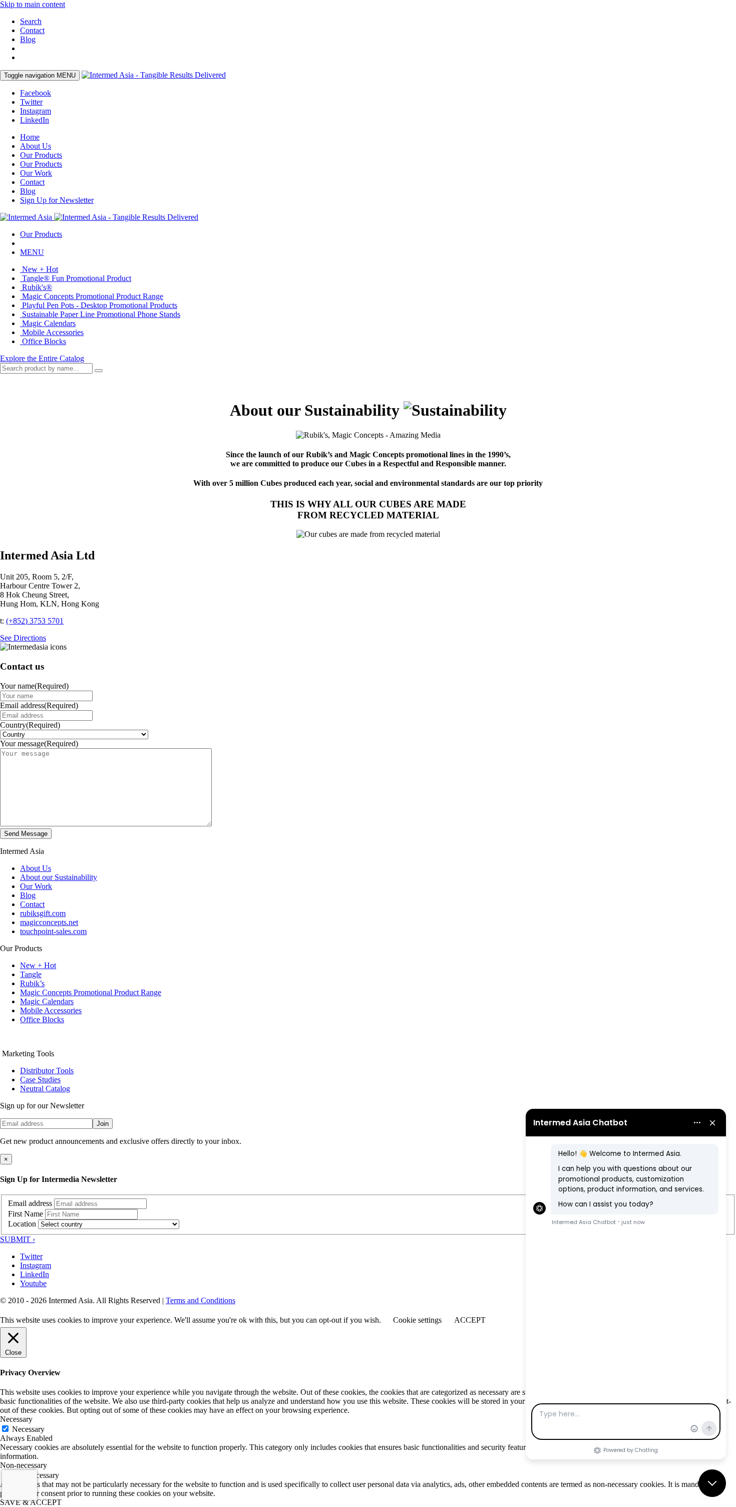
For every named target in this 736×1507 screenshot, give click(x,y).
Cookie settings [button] (417, 1320)
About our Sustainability (58, 877)
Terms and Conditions (200, 1300)
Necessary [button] (16, 1419)
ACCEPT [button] (470, 1320)
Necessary (28, 1429)
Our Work (36, 173)
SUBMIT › (17, 1239)
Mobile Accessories (52, 332)
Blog (28, 39)
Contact (32, 182)
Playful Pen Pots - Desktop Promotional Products (98, 305)
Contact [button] (32, 30)
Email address (39, 705)
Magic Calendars (48, 323)
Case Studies (40, 1079)
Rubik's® (36, 287)
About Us (35, 146)
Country (30, 725)
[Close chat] (712, 1483)
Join (103, 1123)
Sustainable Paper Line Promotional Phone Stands (100, 314)
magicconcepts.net (49, 922)
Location (22, 1224)
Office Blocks (43, 341)
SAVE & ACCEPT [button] (31, 1502)
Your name (34, 686)
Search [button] (31, 21)
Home (30, 137)
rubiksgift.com (43, 913)
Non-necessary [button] (23, 1465)
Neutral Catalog (45, 1088)
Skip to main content (32, 4)
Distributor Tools (47, 1070)
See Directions (23, 638)
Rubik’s (32, 983)
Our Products (41, 155)
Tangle (31, 974)
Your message (39, 743)
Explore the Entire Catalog (42, 358)
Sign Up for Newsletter (57, 200)
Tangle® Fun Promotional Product (75, 278)
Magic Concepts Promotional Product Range (91, 296)
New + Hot (39, 269)
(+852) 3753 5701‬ (35, 621)
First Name (25, 1214)
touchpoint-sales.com (53, 931)
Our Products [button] (41, 164)
